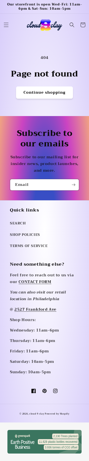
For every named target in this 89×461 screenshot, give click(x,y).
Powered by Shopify (57, 414)
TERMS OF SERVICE (29, 246)
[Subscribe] (73, 185)
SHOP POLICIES (25, 235)
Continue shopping (44, 92)
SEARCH (18, 223)
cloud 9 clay (37, 414)
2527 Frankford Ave (35, 309)
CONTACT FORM (35, 282)
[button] (6, 24)
